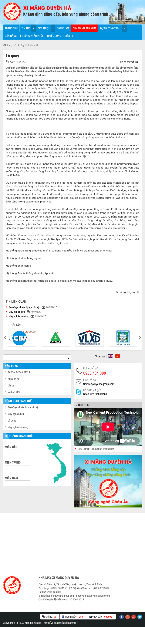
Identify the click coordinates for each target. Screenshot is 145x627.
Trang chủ (11, 28)
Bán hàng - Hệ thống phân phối (24, 36)
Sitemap (100, 356)
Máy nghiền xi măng (19, 316)
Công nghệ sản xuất (19, 401)
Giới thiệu (43, 28)
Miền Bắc (11, 447)
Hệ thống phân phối (18, 436)
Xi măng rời (13, 379)
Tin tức (26, 28)
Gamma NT (74, 623)
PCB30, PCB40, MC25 (19, 372)
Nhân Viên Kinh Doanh (95, 394)
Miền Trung (13, 462)
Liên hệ (69, 36)
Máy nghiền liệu (17, 312)
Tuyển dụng (54, 36)
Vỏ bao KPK (14, 392)
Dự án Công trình (110, 28)
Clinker (11, 385)
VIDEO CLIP (82, 405)
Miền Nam (11, 478)
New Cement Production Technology (96, 449)
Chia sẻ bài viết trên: (129, 62)
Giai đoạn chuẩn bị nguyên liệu (24, 307)
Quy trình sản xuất (84, 28)
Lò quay (12, 420)
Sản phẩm (63, 28)
